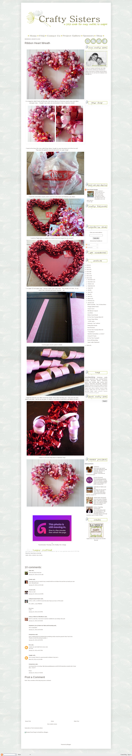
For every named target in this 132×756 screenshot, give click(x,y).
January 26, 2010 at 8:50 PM (36, 640)
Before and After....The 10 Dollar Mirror (97, 304)
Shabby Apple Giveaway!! (100, 497)
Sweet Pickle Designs (92, 189)
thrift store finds (96, 389)
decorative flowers (96, 380)
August (89, 288)
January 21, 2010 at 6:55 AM (36, 620)
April (89, 296)
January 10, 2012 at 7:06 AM (36, 672)
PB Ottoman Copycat (93, 310)
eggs (98, 382)
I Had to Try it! (91, 308)
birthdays (105, 391)
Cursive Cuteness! (99, 191)
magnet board (88, 388)
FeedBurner (99, 241)
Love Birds (90, 313)
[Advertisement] (98, 88)
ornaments (104, 380)
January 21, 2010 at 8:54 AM (36, 629)
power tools (88, 382)
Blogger (69, 744)
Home (52, 721)
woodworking (90, 377)
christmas (99, 377)
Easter (105, 379)
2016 (87, 265)
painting (94, 382)
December (90, 279)
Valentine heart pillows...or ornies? (96, 334)
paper (101, 385)
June (89, 292)
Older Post (76, 721)
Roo (30, 645)
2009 (87, 345)
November (90, 281)
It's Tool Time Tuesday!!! (93, 338)
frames (99, 386)
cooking (101, 379)
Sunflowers (96, 466)
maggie (31, 655)
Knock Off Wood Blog (93, 340)
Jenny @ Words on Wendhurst (36, 616)
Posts (88, 244)
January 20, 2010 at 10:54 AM (36, 585)
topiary (91, 391)
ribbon (30, 555)
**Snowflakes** (91, 331)
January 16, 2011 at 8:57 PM (36, 650)
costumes (87, 392)
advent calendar (95, 388)
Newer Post (28, 721)
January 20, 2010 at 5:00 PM (36, 611)
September (90, 286)
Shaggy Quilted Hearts (93, 306)
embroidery (91, 392)
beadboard (100, 391)
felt (95, 385)
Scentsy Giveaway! (98, 477)
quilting (91, 389)
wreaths (40, 555)
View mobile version (52, 724)
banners (92, 385)
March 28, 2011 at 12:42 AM (35, 659)
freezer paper (104, 386)
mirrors (97, 385)
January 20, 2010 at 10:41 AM (36, 574)
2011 (87, 275)
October (90, 284)
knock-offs (92, 383)
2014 (87, 269)
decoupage (98, 383)
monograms (96, 392)
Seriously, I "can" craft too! (94, 323)
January (90, 302)
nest (106, 389)
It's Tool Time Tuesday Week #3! (95, 317)
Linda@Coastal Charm (34, 598)
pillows (86, 386)
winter (95, 391)
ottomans (87, 389)
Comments (89, 247)
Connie (30, 579)
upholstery (104, 383)
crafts (105, 377)
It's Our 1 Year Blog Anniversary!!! (98, 508)
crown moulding (94, 386)
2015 (87, 267)
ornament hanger (103, 388)
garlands (103, 389)
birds (90, 386)
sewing (102, 382)
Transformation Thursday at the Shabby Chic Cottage (52, 544)
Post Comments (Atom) (37, 728)
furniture (105, 385)
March (89, 298)
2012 (87, 273)
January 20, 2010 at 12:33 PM (36, 594)
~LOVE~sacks (91, 321)
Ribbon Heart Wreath (37, 43)
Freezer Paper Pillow (93, 319)
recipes (87, 379)
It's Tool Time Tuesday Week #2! (95, 329)
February (90, 300)
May (89, 294)
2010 (87, 278)
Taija (30, 570)
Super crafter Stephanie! (93, 342)
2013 (87, 271)
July (89, 290)
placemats (87, 391)
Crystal (31, 589)
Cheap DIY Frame (92, 336)
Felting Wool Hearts (92, 325)
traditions (87, 385)
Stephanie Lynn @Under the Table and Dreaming (41, 625)
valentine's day (35, 555)
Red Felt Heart (91, 327)
